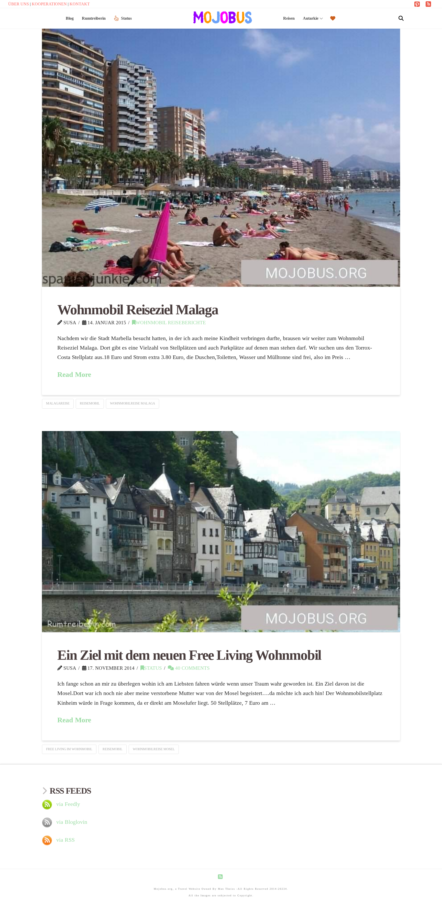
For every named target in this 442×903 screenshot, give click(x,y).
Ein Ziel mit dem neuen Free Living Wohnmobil (189, 655)
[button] (401, 18)
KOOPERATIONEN (50, 4)
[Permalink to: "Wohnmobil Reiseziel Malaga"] (221, 152)
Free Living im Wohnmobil (69, 749)
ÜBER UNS (19, 4)
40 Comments (192, 668)
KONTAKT (80, 4)
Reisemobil (90, 403)
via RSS (65, 840)
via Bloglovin (71, 822)
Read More (74, 374)
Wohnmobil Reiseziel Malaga (137, 309)
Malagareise (58, 403)
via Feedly (68, 804)
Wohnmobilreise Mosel (154, 749)
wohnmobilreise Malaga (132, 403)
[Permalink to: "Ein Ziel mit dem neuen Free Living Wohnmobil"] (221, 531)
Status (153, 668)
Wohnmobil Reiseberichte (171, 322)
